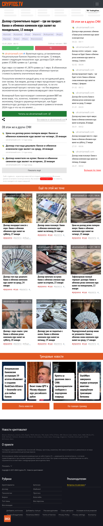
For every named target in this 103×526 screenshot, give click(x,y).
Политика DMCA (32, 515)
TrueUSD (71, 437)
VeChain (9, 437)
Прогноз (36, 493)
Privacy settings (79, 515)
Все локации (7, 505)
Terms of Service (49, 515)
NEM (83, 435)
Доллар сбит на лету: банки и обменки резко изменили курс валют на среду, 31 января (83, 99)
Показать (6, 466)
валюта (37, 34)
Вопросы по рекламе (76, 485)
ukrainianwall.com (85, 27)
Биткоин (36, 485)
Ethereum (11, 435)
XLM (3, 437)
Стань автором (67, 510)
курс (60, 34)
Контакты (92, 515)
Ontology (56, 437)
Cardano (40, 437)
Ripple (27, 435)
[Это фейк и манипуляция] (51, 48)
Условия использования (86, 510)
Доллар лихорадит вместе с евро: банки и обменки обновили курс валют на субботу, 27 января (85, 139)
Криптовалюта (8, 485)
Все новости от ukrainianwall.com (51, 119)
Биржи (5, 497)
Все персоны (38, 501)
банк (26, 39)
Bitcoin (4, 435)
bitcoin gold (78, 437)
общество (49, 34)
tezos (50, 437)
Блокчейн (37, 497)
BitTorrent (5, 439)
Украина (18, 34)
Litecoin (18, 435)
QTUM (86, 437)
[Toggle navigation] (97, 4)
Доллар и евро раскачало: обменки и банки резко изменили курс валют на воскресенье (85, 34)
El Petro (56, 435)
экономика (37, 39)
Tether (75, 435)
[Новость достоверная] (18, 48)
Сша (28, 34)
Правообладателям (15, 515)
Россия (7, 34)
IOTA (51, 435)
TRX (42, 435)
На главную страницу (77, 406)
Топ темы (6, 501)
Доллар (5, 489)
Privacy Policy (64, 515)
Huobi (45, 437)
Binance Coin (23, 437)
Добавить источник (14, 510)
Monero (38, 435)
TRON (32, 435)
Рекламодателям (51, 510)
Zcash (47, 435)
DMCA (7, 518)
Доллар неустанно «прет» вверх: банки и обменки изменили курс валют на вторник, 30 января (84, 119)
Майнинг (37, 489)
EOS (22, 435)
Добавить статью (33, 510)
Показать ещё (34, 170)
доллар (8, 39)
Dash (79, 435)
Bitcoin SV (32, 437)
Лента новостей (26, 406)
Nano (12, 439)
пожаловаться (46, 179)
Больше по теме (92, 170)
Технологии (7, 493)
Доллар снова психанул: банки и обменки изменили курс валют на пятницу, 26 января (84, 158)
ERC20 (88, 435)
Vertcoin (15, 437)
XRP (61, 435)
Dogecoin (63, 437)
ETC (92, 435)
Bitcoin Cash (67, 435)
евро (17, 39)
